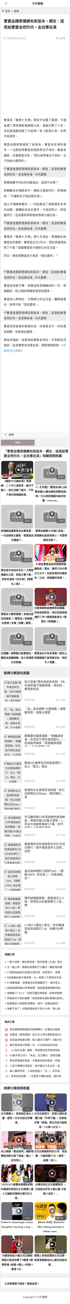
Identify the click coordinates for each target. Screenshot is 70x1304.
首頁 (7, 11)
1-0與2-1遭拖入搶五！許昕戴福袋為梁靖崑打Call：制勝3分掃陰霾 (45, 929)
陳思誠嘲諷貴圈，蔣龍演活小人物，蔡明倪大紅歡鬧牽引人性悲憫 (44, 902)
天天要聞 (37, 3)
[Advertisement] (35, 79)
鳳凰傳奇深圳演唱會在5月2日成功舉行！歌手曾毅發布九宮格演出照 (44, 847)
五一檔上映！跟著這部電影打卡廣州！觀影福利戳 (34, 967)
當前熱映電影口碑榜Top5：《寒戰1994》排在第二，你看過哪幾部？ (44, 875)
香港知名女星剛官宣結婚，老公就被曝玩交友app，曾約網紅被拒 (44, 793)
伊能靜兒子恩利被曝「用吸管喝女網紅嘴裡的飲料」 (36, 998)
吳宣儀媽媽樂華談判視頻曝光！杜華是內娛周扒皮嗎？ (40, 1029)
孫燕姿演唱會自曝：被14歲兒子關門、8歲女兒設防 (38, 1039)
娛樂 (16, 11)
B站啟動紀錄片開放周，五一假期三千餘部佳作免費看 (36, 977)
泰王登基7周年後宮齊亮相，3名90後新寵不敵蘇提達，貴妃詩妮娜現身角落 (44, 685)
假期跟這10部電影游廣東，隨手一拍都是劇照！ (33, 1003)
